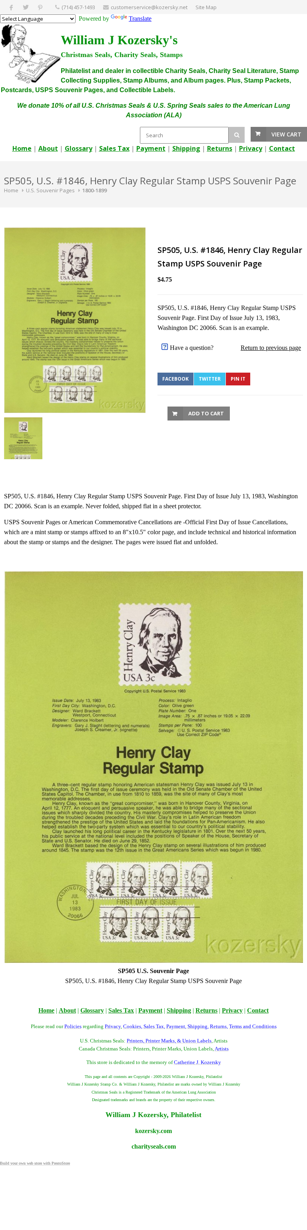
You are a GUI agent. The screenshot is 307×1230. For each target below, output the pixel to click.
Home (11, 190)
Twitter (210, 378)
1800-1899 (94, 190)
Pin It (238, 378)
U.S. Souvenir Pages (50, 190)
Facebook (175, 378)
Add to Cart (206, 413)
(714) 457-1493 (78, 7)
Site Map (206, 7)
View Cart (286, 134)
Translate (140, 18)
